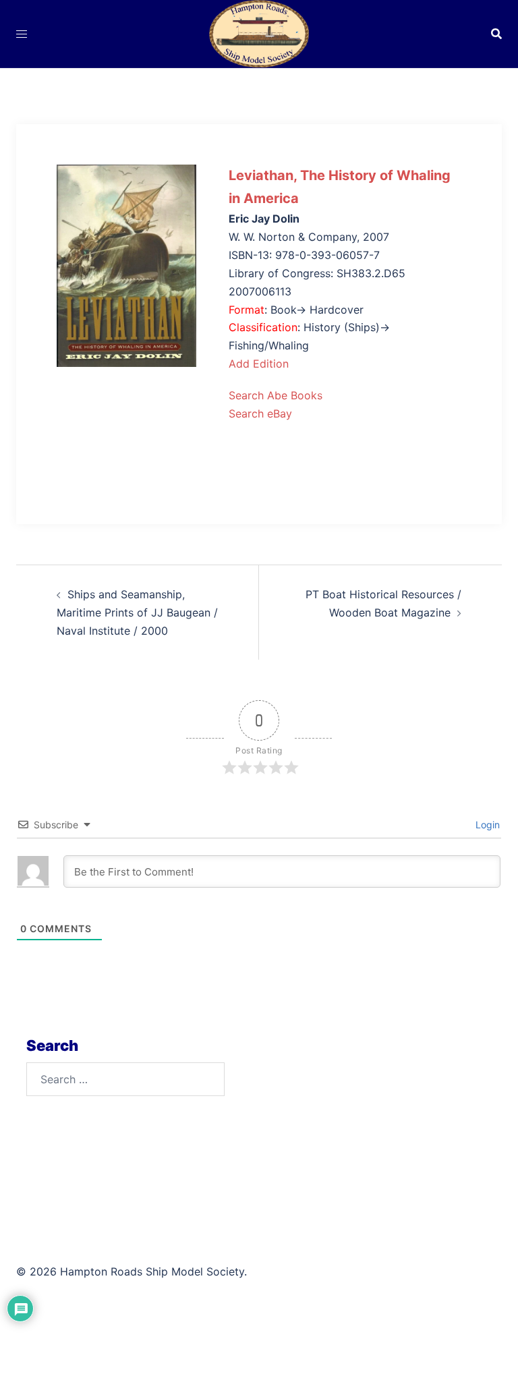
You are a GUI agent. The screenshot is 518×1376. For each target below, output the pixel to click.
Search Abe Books (275, 395)
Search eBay (260, 413)
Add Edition (259, 363)
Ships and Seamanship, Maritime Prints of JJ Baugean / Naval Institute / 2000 (137, 612)
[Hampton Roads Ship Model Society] (259, 32)
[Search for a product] (496, 33)
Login (486, 824)
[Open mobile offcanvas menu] (21, 34)
